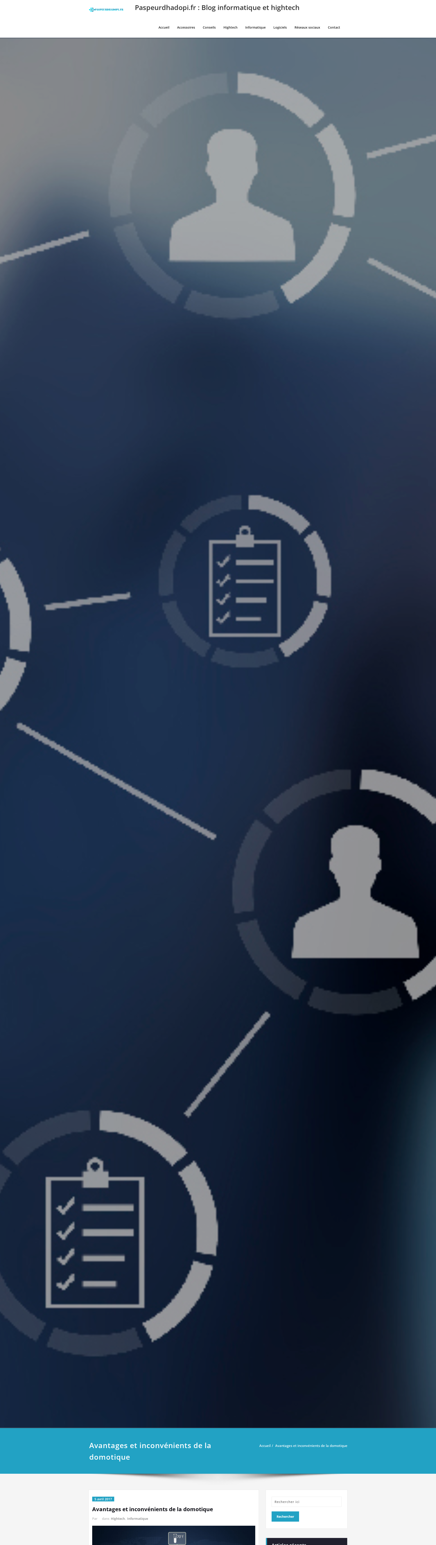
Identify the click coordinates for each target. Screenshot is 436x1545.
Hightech (230, 27)
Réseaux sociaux (307, 27)
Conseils (209, 27)
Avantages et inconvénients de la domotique (311, 1445)
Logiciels (280, 27)
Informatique (255, 27)
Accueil (164, 27)
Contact (334, 27)
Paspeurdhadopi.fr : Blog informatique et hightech (217, 7)
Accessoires (186, 27)
